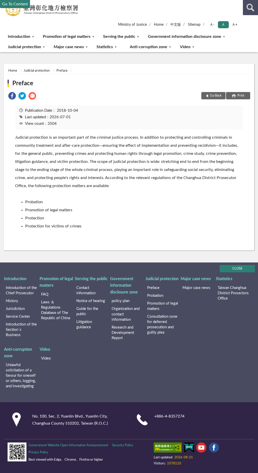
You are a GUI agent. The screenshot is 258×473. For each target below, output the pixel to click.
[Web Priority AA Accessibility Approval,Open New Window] (168, 448)
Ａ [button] (223, 24)
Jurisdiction (15, 309)
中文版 (175, 24)
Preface (62, 70)
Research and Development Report (123, 333)
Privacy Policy (38, 452)
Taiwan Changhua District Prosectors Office (233, 293)
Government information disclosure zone (184, 37)
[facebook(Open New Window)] (214, 448)
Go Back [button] (216, 95)
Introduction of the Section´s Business (21, 329)
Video (185, 47)
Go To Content (15, 4)
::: (2, 57)
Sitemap (194, 24)
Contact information (85, 290)
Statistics (104, 47)
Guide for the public (87, 311)
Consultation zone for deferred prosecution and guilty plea (162, 324)
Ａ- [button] (212, 24)
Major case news (69, 47)
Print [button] (240, 95)
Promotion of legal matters (66, 37)
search (250, 7)
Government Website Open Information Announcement (68, 445)
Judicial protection (24, 47)
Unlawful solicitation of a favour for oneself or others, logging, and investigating (21, 375)
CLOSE (237, 268)
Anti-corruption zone (148, 47)
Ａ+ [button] (234, 24)
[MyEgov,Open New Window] (189, 448)
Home (159, 24)
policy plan (121, 301)
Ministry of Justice (132, 24)
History (12, 301)
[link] (12, 96)
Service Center (18, 316)
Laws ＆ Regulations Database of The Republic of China (55, 310)
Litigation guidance (84, 324)
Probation (155, 296)
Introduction (19, 37)
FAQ (44, 294)
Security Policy (122, 445)
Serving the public (119, 37)
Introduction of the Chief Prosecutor (21, 290)
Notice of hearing (90, 301)
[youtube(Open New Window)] (201, 448)
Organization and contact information (126, 314)
